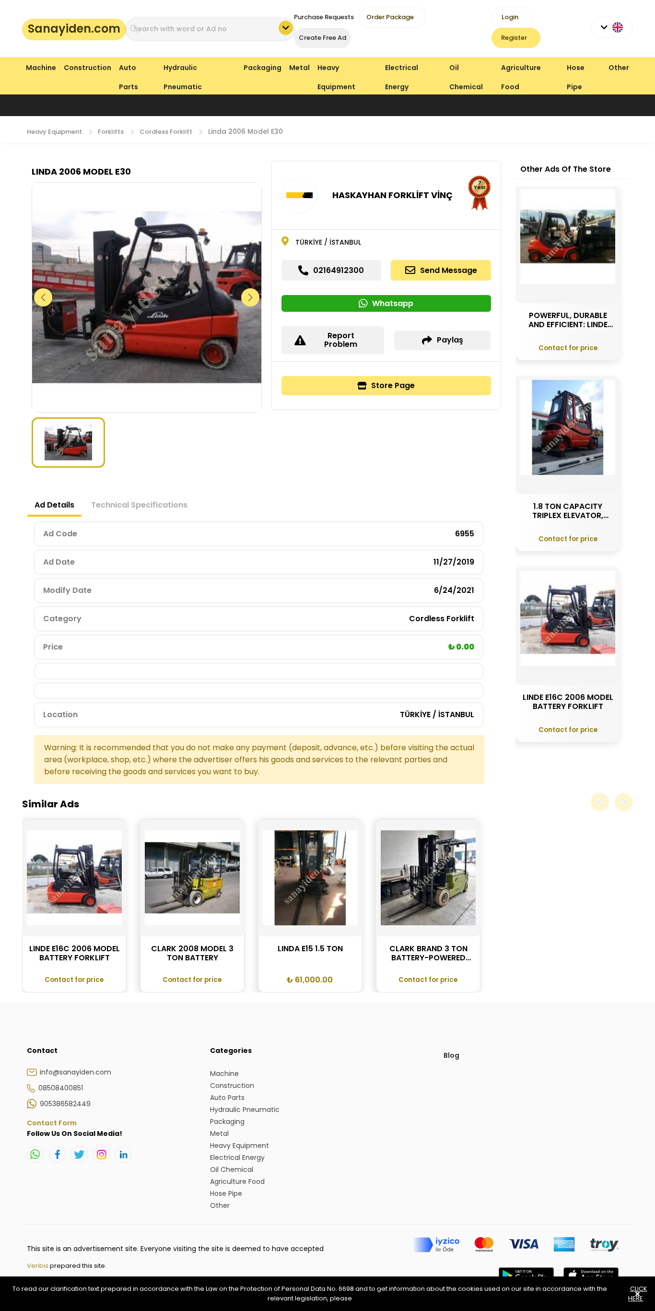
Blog (451, 1055)
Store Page (393, 385)
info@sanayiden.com (75, 1072)
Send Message (448, 270)
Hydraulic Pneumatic (183, 69)
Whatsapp (392, 303)
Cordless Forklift (166, 131)
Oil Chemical (466, 69)
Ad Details (54, 504)
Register (514, 37)
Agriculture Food (521, 69)
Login (510, 17)
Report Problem (340, 340)
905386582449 (65, 1104)
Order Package (390, 17)
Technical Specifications (139, 504)
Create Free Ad (322, 37)
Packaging (262, 67)
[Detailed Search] (286, 28)
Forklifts (111, 131)
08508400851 (60, 1088)
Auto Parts (128, 69)
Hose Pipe (576, 69)
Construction (87, 67)
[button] (250, 297)
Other (618, 67)
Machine (41, 67)
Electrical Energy (401, 69)
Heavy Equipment (336, 69)
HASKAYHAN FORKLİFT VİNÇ (392, 195)
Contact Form (52, 1123)
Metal (299, 67)
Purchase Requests (324, 17)
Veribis (38, 1265)
